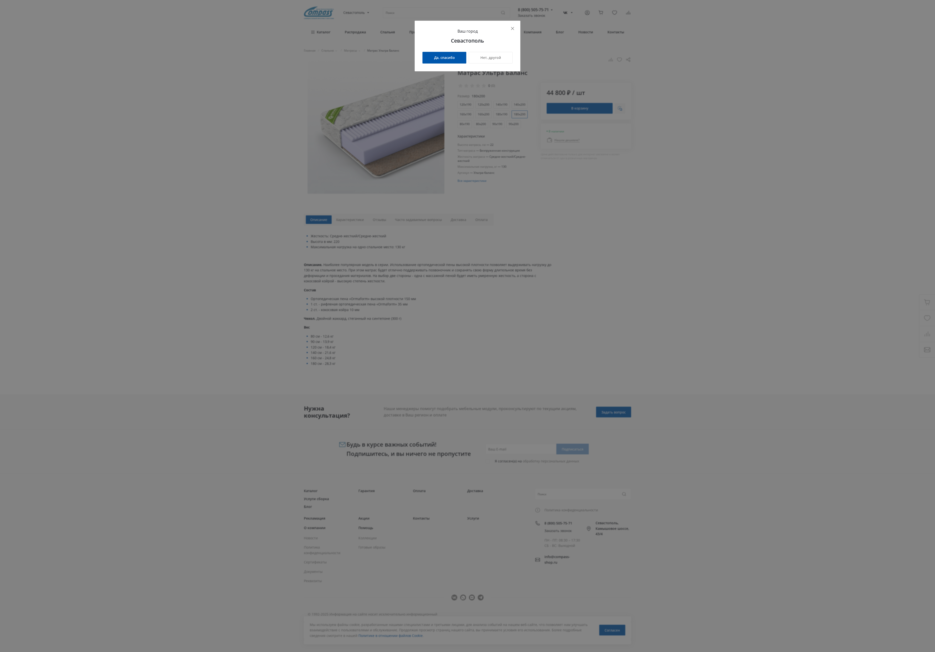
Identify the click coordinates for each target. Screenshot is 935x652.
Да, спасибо (444, 57)
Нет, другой (490, 57)
